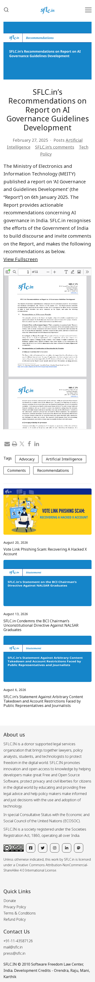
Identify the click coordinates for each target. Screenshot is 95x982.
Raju (74, 970)
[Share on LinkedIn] (36, 443)
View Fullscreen (20, 259)
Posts (59, 140)
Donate (9, 900)
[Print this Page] (14, 443)
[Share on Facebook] (29, 443)
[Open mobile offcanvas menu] (88, 10)
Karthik (9, 976)
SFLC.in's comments (54, 147)
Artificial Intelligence (64, 459)
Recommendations (53, 470)
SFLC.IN (10, 964)
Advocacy (27, 459)
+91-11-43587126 (18, 940)
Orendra (61, 970)
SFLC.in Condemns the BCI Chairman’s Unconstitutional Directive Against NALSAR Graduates (40, 625)
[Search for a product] (6, 9)
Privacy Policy (14, 906)
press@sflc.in (14, 953)
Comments (16, 470)
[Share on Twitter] (22, 443)
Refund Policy (14, 919)
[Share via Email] (7, 443)
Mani (84, 970)
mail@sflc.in (13, 947)
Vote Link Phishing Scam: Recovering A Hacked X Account (45, 551)
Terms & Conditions (19, 913)
